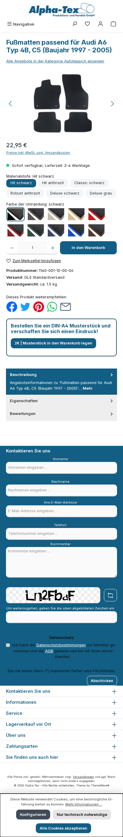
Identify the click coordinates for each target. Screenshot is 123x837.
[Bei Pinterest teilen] (38, 306)
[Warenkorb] (113, 24)
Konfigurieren (33, 814)
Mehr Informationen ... (83, 804)
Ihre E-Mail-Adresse (61, 502)
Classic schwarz (89, 183)
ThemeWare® (100, 785)
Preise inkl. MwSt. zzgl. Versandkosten (38, 153)
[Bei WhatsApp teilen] (52, 306)
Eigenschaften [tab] (24, 401)
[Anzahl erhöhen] (52, 247)
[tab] (61, 382)
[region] (61, 103)
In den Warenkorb (88, 247)
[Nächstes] (112, 103)
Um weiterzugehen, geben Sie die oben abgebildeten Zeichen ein (61, 608)
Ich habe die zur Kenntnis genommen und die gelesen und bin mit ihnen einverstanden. (64, 651)
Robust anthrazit (25, 193)
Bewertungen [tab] (23, 413)
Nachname (61, 481)
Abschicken (102, 680)
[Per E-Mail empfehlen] (65, 306)
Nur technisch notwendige (82, 814)
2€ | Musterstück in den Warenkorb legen (53, 343)
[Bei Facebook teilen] (12, 306)
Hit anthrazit (53, 183)
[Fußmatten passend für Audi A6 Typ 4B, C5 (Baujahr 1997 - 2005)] (61, 103)
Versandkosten (83, 776)
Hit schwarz (21, 183)
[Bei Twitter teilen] (25, 306)
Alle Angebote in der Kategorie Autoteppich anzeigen (55, 61)
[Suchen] (74, 24)
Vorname (61, 459)
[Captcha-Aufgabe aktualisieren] (110, 595)
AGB (49, 651)
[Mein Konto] (100, 24)
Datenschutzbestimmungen (61, 645)
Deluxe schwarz (64, 193)
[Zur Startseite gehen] (61, 9)
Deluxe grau (101, 193)
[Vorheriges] (10, 103)
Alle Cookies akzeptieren (63, 828)
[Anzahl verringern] (11, 247)
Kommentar (61, 544)
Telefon (61, 525)
